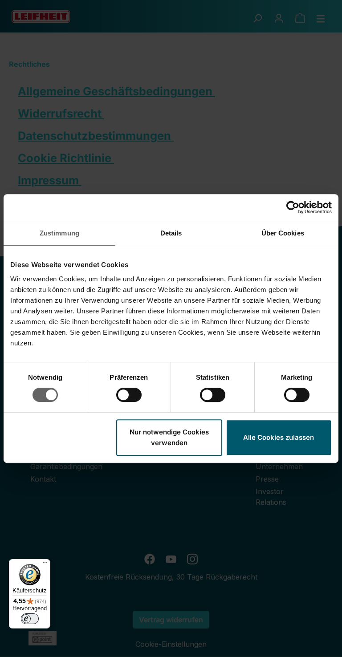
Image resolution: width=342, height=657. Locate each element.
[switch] (129, 395)
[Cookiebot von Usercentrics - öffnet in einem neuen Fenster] (293, 207)
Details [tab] (171, 233)
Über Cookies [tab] (282, 233)
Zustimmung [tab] (59, 233)
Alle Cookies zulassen (278, 437)
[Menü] (45, 564)
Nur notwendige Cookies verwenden (169, 437)
